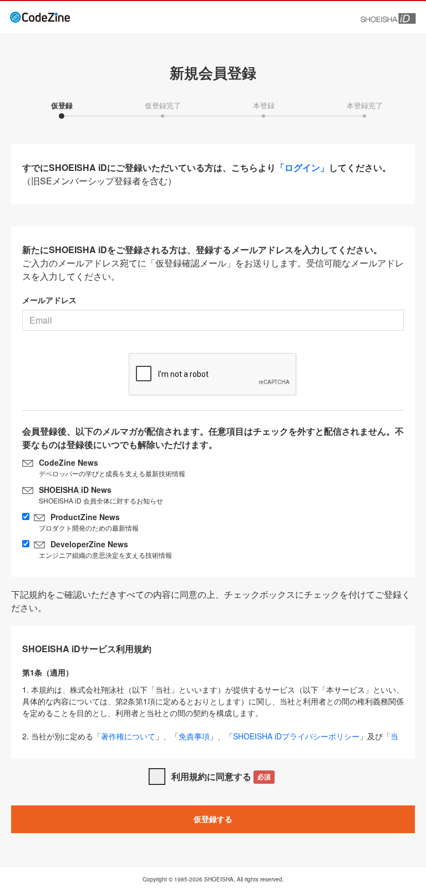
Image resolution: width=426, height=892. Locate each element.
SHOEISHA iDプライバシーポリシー (296, 736)
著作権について (128, 736)
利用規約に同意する (221, 776)
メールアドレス (49, 299)
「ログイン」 (302, 167)
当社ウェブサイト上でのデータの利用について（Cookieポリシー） (210, 741)
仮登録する (213, 818)
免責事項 (194, 736)
